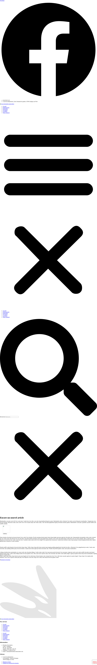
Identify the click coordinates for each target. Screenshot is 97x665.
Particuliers (5, 109)
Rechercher (2, 416)
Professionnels (6, 107)
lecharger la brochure (5, 559)
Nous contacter (6, 112)
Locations (5, 111)
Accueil (4, 106)
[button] (48, 212)
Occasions (5, 110)
